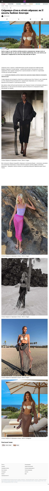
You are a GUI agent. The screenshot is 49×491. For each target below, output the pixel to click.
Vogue (7, 49)
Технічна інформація (28, 470)
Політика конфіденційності (29, 468)
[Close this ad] (48, 484)
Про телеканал (4, 470)
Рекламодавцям (28, 464)
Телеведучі (3, 471)
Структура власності (5, 475)
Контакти (26, 471)
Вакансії (3, 473)
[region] (24, 488)
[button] (6, 19)
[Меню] (2, 1)
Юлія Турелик (6, 16)
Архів (26, 473)
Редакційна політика (5, 468)
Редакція (3, 466)
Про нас (3, 464)
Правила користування (29, 466)
